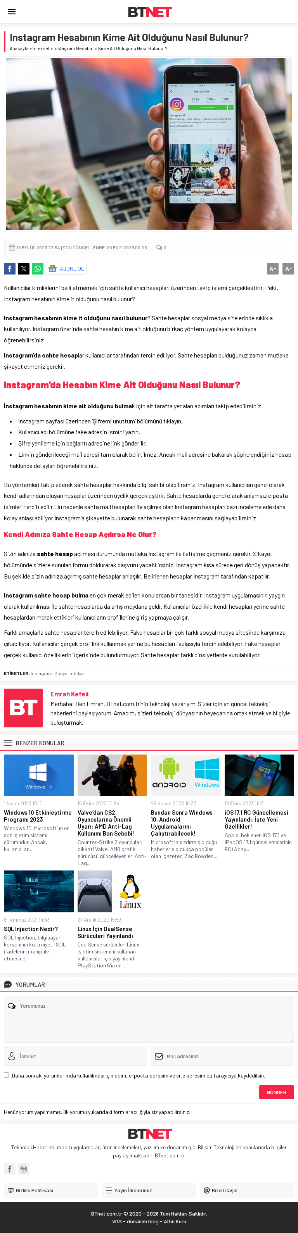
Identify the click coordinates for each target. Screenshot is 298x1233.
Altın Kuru (175, 1221)
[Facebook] (10, 1169)
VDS (117, 1221)
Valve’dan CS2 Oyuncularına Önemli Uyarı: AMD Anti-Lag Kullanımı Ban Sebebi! (106, 823)
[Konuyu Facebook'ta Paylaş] (10, 269)
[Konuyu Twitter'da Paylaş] (23, 269)
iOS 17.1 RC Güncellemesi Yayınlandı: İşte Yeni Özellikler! (256, 819)
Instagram (41, 673)
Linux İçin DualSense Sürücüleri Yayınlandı (105, 932)
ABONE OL (72, 268)
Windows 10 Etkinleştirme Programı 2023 (38, 816)
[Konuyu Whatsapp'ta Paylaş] (37, 269)
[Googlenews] (23, 1169)
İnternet (41, 48)
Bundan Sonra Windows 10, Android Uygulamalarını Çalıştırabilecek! (182, 823)
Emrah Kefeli (69, 694)
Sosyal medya (69, 673)
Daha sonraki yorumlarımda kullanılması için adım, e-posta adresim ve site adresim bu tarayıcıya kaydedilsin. (138, 1075)
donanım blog (143, 1221)
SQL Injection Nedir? (31, 928)
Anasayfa (19, 48)
